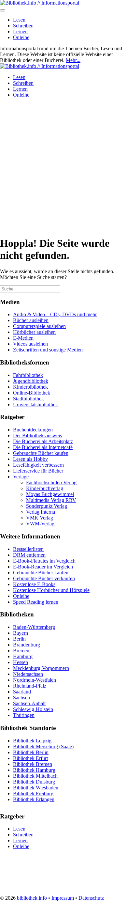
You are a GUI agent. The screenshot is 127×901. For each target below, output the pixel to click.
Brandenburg (26, 644)
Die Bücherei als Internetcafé (43, 447)
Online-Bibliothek (31, 393)
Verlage (21, 476)
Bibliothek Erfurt (30, 758)
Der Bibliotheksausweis (37, 435)
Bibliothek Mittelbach (35, 776)
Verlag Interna (40, 512)
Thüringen (24, 715)
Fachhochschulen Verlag (51, 482)
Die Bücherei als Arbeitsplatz (43, 441)
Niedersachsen (28, 674)
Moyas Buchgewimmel (50, 494)
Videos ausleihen (30, 344)
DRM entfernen (29, 555)
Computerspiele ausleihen (39, 326)
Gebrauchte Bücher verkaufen (44, 578)
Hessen (20, 662)
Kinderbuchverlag (44, 488)
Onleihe (21, 37)
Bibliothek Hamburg (34, 770)
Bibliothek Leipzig (32, 740)
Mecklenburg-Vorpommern (41, 668)
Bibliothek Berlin (31, 752)
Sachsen (21, 697)
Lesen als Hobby (30, 459)
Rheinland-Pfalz (29, 686)
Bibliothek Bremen (32, 764)
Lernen (20, 31)
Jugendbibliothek (30, 381)
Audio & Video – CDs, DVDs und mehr (55, 314)
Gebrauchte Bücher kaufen (40, 453)
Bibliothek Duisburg (34, 781)
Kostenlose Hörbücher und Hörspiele (51, 590)
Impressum (62, 898)
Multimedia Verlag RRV (51, 500)
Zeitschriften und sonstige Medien (48, 349)
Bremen (21, 650)
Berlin (19, 639)
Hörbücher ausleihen (34, 332)
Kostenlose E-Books (34, 584)
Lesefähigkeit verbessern (38, 465)
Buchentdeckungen (33, 429)
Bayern (20, 633)
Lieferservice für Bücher (38, 471)
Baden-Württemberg (34, 627)
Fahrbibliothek (28, 375)
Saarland (22, 691)
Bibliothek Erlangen (33, 799)
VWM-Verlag (40, 523)
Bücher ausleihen (31, 320)
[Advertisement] (63, 166)
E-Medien (23, 338)
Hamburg (23, 656)
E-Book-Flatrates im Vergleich (44, 561)
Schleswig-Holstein (33, 709)
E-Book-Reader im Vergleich (43, 566)
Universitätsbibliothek (35, 404)
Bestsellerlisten (28, 549)
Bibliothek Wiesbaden (35, 787)
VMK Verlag (39, 517)
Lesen (19, 20)
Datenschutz (91, 898)
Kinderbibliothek (30, 387)
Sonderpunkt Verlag (46, 506)
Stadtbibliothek (28, 398)
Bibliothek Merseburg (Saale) (43, 746)
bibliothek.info (32, 898)
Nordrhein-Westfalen (34, 680)
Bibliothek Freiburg (33, 793)
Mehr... (73, 60)
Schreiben (23, 25)
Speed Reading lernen (35, 602)
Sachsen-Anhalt (29, 703)
